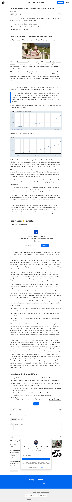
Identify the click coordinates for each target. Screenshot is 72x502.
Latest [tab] (15, 437)
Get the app (43, 495)
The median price (15, 134)
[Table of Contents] (2, 251)
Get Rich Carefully (50, 342)
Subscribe (60, 2)
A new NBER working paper (18, 87)
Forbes (51, 378)
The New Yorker (21, 390)
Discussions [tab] (21, 437)
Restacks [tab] (20, 419)
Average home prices (16, 105)
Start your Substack (32, 495)
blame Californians (22, 62)
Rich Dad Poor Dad (24, 342)
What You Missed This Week (46, 355)
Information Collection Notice (35, 463)
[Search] (51, 2)
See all (13, 471)
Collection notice (45, 492)
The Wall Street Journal (34, 385)
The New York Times (45, 395)
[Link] (8, 36)
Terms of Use (42, 462)
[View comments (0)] (16, 14)
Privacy (34, 492)
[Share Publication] (54, 2)
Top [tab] (12, 437)
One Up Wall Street (36, 342)
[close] (49, 441)
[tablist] (16, 419)
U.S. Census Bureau (53, 381)
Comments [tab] (13, 419)
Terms (38, 492)
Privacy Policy (46, 463)
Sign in (67, 2)
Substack (29, 499)
